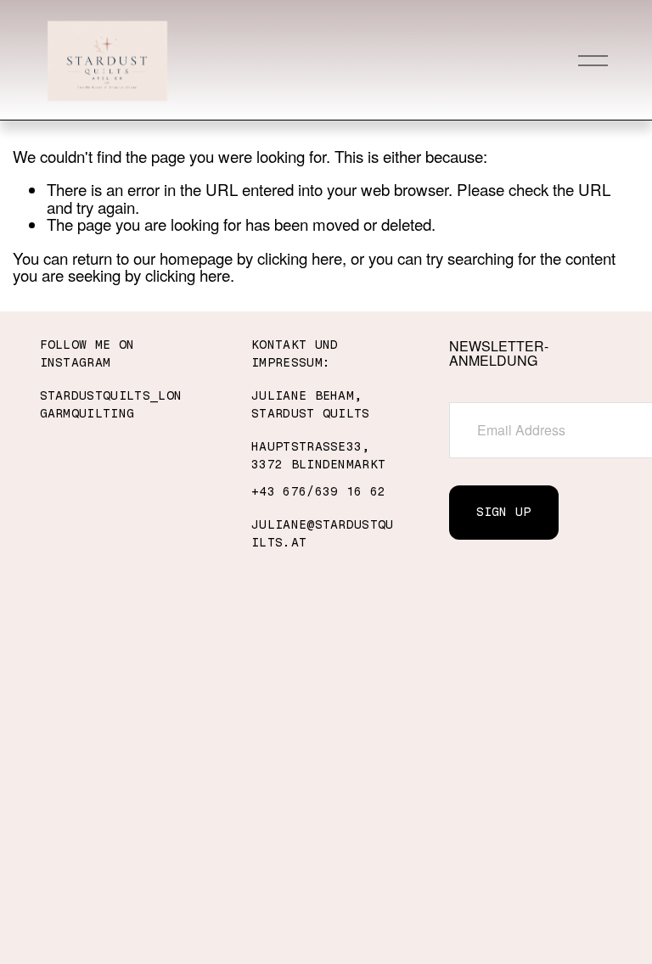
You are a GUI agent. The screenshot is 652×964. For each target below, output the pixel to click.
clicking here (299, 257)
